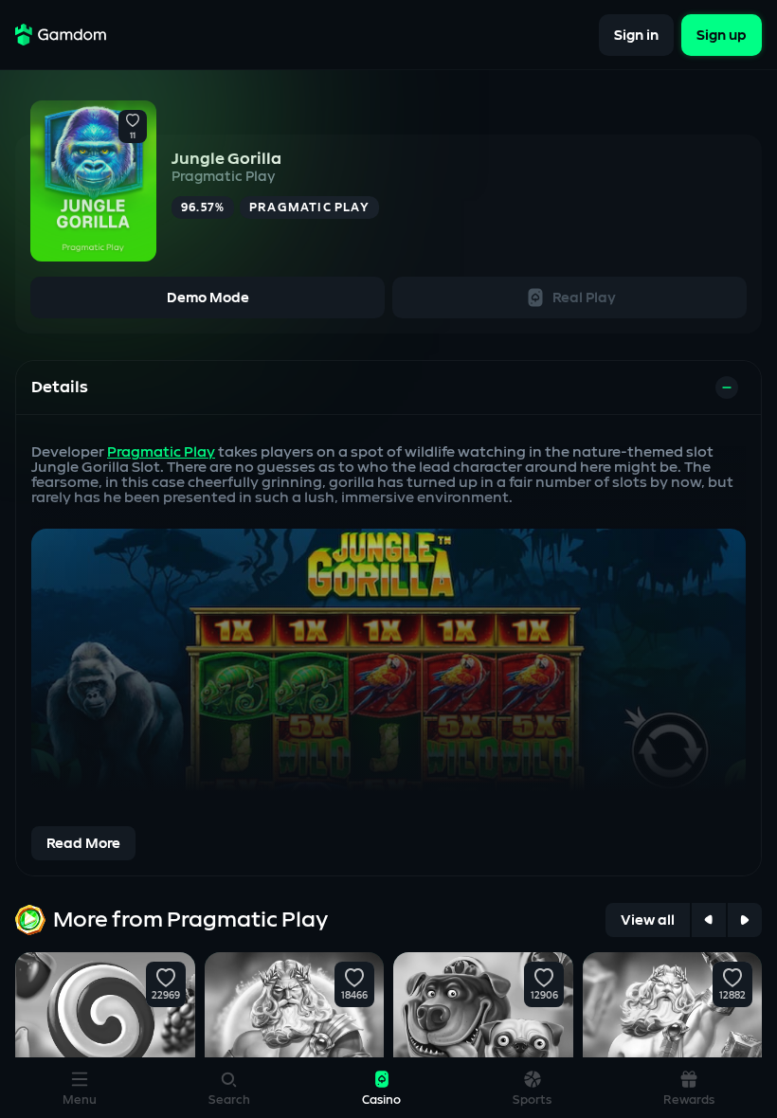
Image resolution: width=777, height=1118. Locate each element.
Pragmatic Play (223, 177)
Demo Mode (208, 298)
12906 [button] (543, 996)
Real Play (584, 298)
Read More (83, 844)
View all (648, 920)
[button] (132, 121)
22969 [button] (166, 996)
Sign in (636, 35)
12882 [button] (732, 996)
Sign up (721, 35)
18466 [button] (354, 996)
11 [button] (133, 136)
